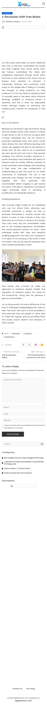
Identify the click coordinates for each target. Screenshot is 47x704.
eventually (16, 333)
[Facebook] (23, 344)
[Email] (41, 344)
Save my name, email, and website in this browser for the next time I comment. (24, 426)
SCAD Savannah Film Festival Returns (18, 473)
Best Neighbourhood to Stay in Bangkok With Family (23, 458)
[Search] (43, 3)
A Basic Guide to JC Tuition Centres (17, 468)
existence (28, 333)
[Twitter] (29, 344)
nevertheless (9, 337)
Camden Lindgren (13, 21)
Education (7, 13)
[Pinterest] (35, 344)
